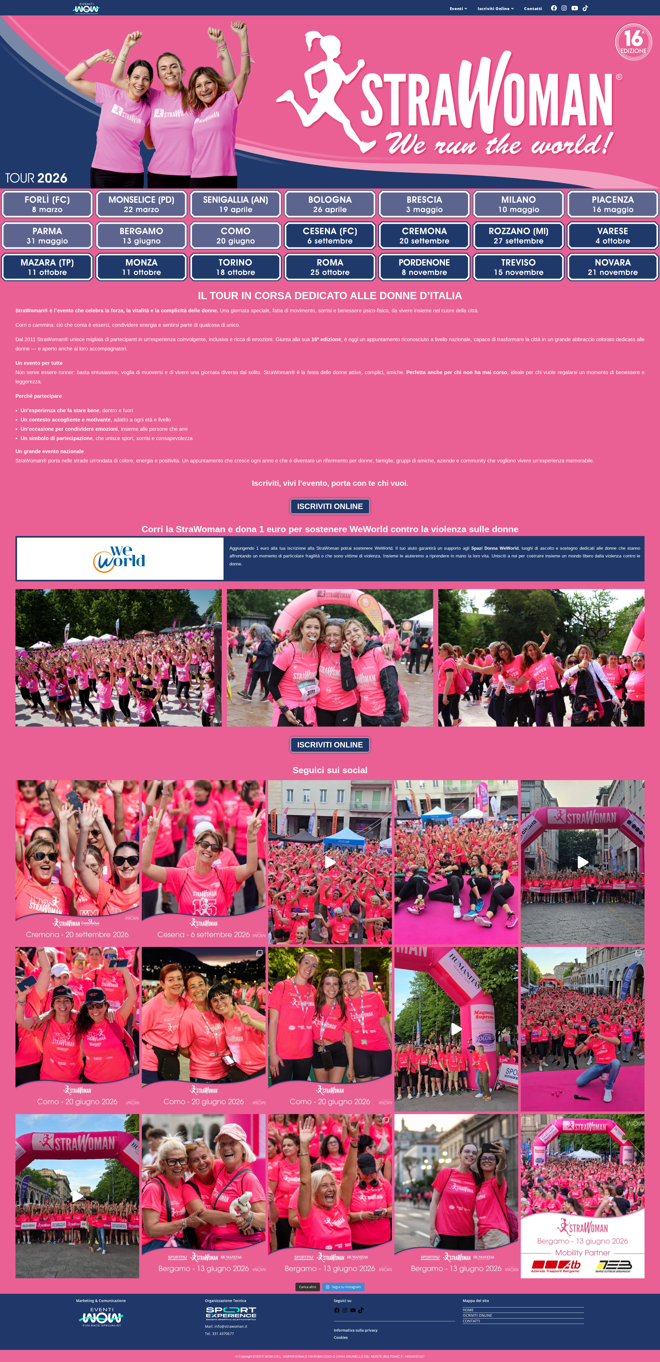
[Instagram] (345, 1311)
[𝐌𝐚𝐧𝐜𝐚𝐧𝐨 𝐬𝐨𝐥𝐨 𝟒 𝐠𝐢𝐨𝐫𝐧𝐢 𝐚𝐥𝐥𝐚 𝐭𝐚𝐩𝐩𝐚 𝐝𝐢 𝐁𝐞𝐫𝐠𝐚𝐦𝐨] (456, 1196)
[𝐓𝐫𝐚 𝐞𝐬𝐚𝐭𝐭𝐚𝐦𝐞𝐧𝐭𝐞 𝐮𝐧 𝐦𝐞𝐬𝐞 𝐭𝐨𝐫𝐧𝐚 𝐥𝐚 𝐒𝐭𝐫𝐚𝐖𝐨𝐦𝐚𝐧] (77, 862)
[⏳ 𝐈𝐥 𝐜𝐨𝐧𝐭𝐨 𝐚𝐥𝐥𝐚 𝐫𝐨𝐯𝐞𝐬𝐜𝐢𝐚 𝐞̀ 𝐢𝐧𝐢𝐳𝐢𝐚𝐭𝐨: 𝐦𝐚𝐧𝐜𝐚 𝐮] (204, 862)
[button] (21, 658)
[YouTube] (353, 1311)
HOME (468, 1309)
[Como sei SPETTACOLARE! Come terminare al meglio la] (456, 862)
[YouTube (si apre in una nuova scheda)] (574, 8)
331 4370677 (223, 1333)
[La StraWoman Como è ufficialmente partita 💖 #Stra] (583, 862)
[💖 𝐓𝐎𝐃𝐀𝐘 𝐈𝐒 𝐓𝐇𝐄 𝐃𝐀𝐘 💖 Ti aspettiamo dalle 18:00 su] (204, 1196)
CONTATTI (471, 1320)
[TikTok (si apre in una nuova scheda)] (585, 8)
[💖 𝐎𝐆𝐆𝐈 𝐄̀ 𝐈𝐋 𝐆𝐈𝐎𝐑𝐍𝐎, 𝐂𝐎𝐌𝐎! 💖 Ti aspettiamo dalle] (77, 1029)
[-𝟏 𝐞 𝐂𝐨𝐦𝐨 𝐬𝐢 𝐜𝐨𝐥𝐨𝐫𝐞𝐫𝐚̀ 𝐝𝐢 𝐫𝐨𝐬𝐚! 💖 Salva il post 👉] (204, 1029)
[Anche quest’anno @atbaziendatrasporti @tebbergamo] (583, 1196)
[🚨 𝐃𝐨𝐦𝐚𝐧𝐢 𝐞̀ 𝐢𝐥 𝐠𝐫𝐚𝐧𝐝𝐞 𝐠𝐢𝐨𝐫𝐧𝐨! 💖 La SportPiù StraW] (330, 1196)
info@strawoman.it (230, 1326)
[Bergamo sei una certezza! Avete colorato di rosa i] (583, 1029)
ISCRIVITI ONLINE (477, 1315)
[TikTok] (361, 1311)
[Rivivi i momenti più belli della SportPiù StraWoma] (456, 1029)
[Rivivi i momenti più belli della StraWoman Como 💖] (330, 862)
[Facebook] (337, 1311)
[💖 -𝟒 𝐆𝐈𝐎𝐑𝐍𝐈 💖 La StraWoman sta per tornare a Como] (330, 1029)
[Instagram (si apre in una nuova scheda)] (564, 8)
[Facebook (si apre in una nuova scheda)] (554, 8)
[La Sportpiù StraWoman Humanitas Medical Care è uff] (77, 1196)
